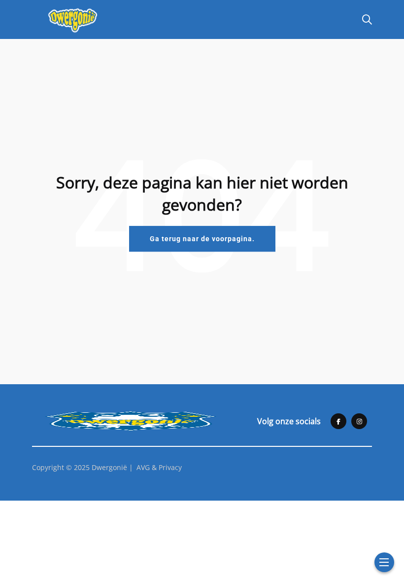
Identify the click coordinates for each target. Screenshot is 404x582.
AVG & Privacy (159, 467)
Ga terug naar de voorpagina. (202, 239)
